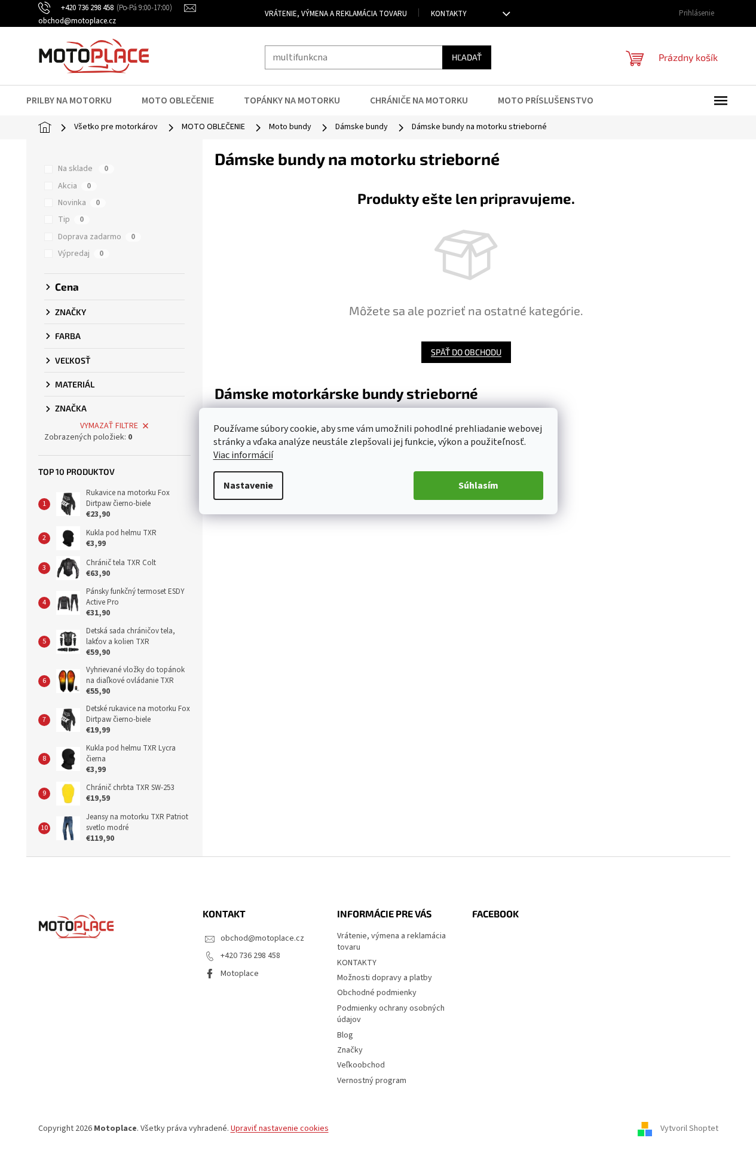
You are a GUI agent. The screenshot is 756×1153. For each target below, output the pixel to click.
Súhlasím (478, 485)
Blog (345, 1035)
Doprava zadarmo (96, 237)
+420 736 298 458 (250, 956)
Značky (350, 1050)
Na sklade (83, 169)
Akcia (74, 186)
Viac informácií (243, 455)
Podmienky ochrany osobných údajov (391, 1014)
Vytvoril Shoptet (689, 1128)
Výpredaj (80, 254)
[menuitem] (76, 100)
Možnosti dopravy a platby (384, 978)
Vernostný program (371, 1081)
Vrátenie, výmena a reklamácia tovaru (336, 13)
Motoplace (240, 974)
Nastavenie (248, 485)
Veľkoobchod (361, 1065)
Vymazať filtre (109, 426)
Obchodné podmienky (377, 993)
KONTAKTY (449, 13)
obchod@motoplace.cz (262, 938)
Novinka (79, 203)
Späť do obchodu (466, 352)
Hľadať (467, 57)
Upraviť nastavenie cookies (280, 1128)
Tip (71, 219)
